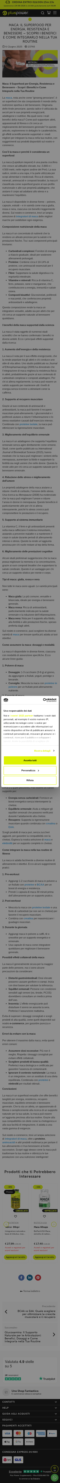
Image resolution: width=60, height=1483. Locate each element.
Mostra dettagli (42, 750)
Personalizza (28, 770)
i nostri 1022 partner (21, 715)
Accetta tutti (30, 760)
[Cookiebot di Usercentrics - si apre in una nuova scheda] (43, 700)
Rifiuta (30, 780)
